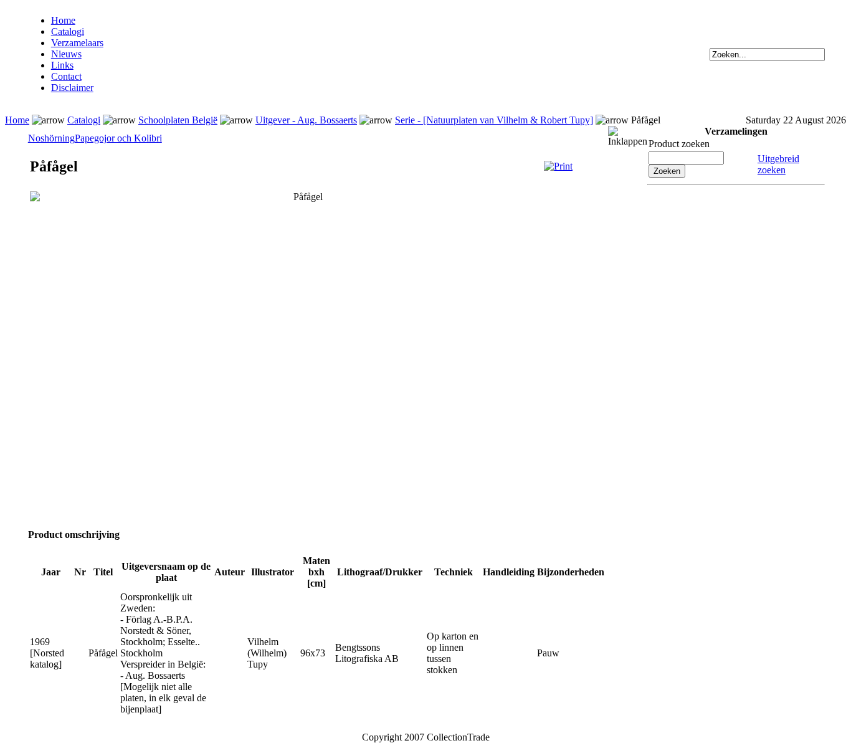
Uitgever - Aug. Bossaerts (306, 120)
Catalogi (67, 31)
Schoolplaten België (177, 120)
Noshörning (51, 138)
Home (63, 20)
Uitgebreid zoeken (778, 164)
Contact (66, 76)
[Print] (558, 166)
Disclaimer (72, 87)
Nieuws (66, 54)
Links (62, 65)
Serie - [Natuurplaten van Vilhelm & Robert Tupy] (494, 120)
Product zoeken (679, 143)
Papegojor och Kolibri (118, 138)
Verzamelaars (77, 42)
